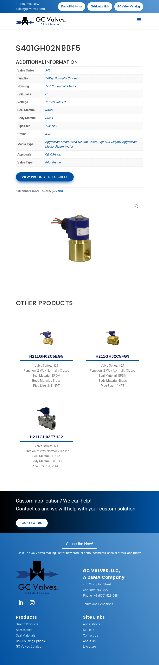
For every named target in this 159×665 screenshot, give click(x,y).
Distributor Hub (100, 6)
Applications (91, 624)
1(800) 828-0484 (27, 4)
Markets (88, 630)
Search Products (27, 624)
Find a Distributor (71, 6)
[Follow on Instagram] (32, 603)
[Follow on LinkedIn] (21, 603)
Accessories (24, 630)
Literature (89, 646)
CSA (53, 154)
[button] (136, 206)
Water (69, 146)
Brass (49, 118)
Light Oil (104, 142)
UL (59, 154)
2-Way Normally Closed (61, 78)
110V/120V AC (55, 102)
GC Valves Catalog (129, 6)
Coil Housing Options (30, 641)
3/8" (48, 134)
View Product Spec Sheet (45, 177)
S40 (47, 70)
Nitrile (49, 110)
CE (47, 154)
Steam (59, 146)
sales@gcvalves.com (30, 9)
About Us (89, 641)
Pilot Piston (53, 162)
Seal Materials (25, 635)
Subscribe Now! (79, 543)
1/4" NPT (51, 126)
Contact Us (32, 523)
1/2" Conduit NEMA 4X (60, 86)
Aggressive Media (57, 142)
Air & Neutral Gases (84, 142)
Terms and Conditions (98, 604)
